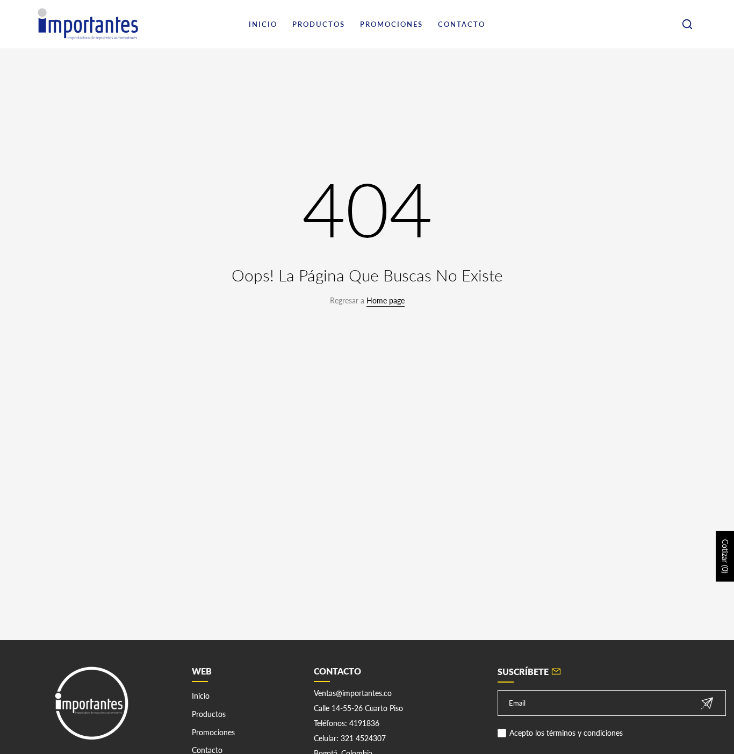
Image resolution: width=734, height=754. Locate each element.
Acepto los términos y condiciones (566, 732)
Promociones (213, 732)
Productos (209, 714)
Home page (385, 300)
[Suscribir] (707, 703)
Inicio (201, 695)
